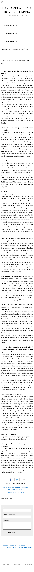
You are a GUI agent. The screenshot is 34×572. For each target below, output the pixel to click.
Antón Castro (10, 2)
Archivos (17, 564)
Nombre (5, 508)
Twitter (17, 479)
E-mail (9, 514)
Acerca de (6, 564)
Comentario (6, 520)
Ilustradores (25, 15)
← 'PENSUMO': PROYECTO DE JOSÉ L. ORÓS (8, 546)
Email (23, 479)
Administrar (28, 564)
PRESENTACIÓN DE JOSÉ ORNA (17, 492)
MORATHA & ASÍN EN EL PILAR (17, 489)
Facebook (10, 479)
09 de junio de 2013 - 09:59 (12, 15)
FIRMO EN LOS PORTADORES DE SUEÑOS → (25, 547)
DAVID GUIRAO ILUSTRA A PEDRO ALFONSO (17, 487)
